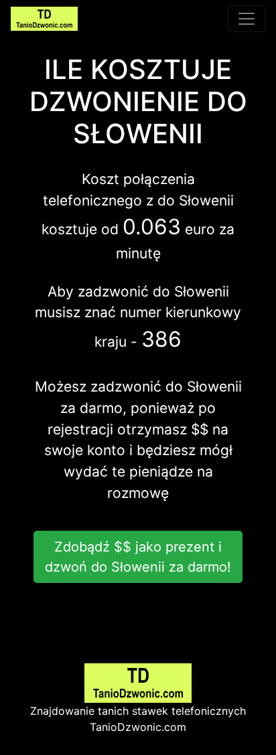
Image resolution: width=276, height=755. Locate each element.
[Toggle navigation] (246, 18)
